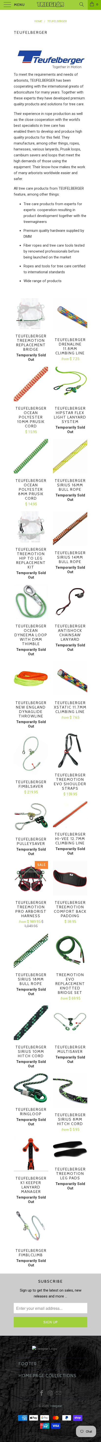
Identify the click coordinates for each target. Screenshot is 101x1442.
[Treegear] (50, 5)
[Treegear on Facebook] (41, 1393)
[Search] (81, 4)
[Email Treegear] (59, 1393)
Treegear (56, 1406)
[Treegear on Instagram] (50, 1393)
